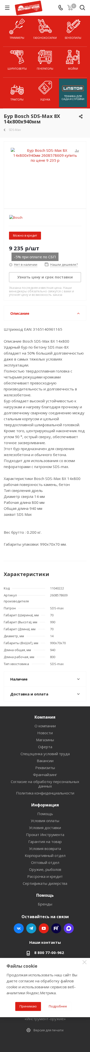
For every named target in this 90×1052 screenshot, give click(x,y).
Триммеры (17, 38)
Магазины (45, 739)
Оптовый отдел (45, 862)
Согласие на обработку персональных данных (45, 784)
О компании (45, 725)
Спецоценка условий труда (45, 753)
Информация (45, 805)
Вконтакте (19, 928)
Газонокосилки (45, 38)
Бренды (45, 903)
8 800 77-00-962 (49, 952)
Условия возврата (45, 848)
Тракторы (17, 99)
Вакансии (45, 760)
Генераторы (45, 68)
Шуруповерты (17, 68)
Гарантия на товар (45, 841)
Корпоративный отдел (45, 855)
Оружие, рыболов (45, 869)
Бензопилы (73, 38)
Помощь (45, 813)
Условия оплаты (45, 820)
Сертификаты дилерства (45, 883)
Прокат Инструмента (45, 834)
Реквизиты (45, 767)
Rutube (56, 928)
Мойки (73, 68)
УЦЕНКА (45, 99)
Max (69, 928)
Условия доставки (45, 827)
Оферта (45, 746)
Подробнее (58, 1006)
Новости (45, 732)
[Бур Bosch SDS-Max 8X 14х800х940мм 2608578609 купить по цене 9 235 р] (45, 173)
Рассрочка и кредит (45, 876)
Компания (45, 717)
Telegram (31, 928)
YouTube (44, 928)
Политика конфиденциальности (45, 792)
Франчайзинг (45, 774)
